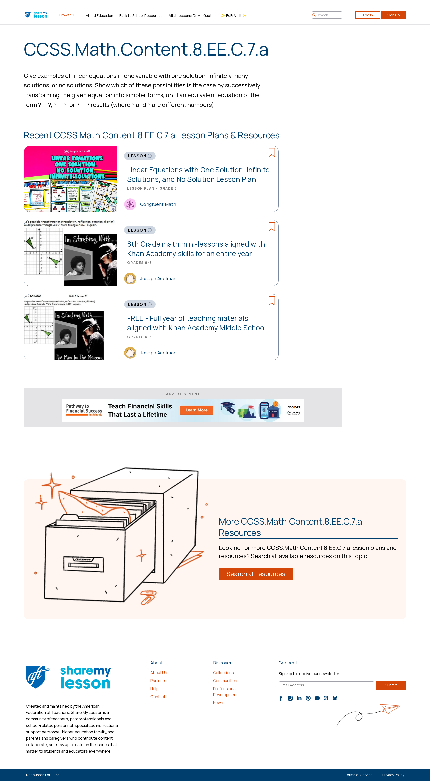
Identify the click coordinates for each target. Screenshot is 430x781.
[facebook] (281, 698)
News (218, 702)
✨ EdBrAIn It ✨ (234, 15)
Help (154, 688)
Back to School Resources (140, 15)
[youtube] (317, 698)
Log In (368, 15)
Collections (223, 672)
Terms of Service (359, 774)
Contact (157, 696)
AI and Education (99, 15)
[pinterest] (308, 698)
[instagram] (290, 698)
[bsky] (334, 698)
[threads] (325, 698)
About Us (158, 672)
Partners (158, 680)
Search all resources (255, 573)
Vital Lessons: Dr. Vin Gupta (191, 15)
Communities (225, 680)
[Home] (36, 15)
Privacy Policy (393, 774)
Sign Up (393, 15)
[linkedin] (299, 698)
